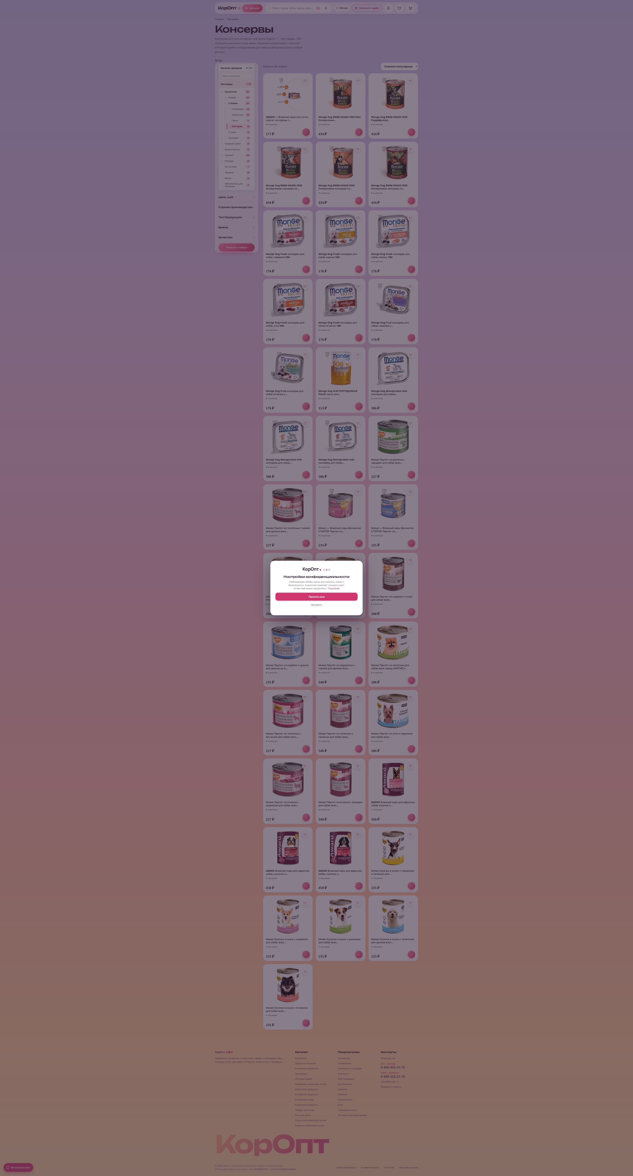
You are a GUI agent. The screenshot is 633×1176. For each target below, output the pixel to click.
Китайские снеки (304, 1099)
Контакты (343, 1073)
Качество (225, 237)
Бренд (223, 227)
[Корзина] (410, 8)
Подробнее (334, 588)
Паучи (235, 120)
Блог (340, 1104)
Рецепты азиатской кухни (309, 1125)
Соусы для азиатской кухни (310, 1120)
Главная (219, 19)
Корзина (342, 1089)
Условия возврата (370, 1167)
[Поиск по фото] (318, 8)
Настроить (316, 604)
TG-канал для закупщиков (352, 1115)
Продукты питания (305, 1063)
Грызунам (233, 137)
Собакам (233, 103)
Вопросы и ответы (391, 1086)
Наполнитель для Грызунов (233, 185)
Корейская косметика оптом (311, 1084)
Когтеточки (231, 166)
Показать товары (236, 247)
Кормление (231, 91)
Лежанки (229, 172)
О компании (344, 1063)
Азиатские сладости (306, 1104)
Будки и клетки (232, 149)
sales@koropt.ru (390, 1081)
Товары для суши (304, 1110)
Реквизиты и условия (350, 1068)
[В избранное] (305, 81)
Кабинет (342, 1094)
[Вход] (388, 8)
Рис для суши (302, 1115)
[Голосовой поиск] (326, 8)
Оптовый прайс (303, 1078)
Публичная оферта (346, 1167)
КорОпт (227, 8)
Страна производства (235, 207)
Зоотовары (227, 84)
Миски (228, 178)
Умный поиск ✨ (347, 1099)
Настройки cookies (408, 1167)
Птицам (232, 132)
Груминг (229, 155)
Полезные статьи (347, 1110)
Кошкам (232, 97)
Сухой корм (238, 108)
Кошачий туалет (233, 143)
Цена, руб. (226, 197)
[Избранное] (399, 8)
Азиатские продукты (306, 1089)
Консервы (237, 126)
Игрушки (229, 160)
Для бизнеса (345, 1084)
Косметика (301, 1058)
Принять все (317, 596)
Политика (389, 1167)
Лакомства (237, 114)
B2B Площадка (346, 1078)
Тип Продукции (230, 217)
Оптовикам (344, 1058)
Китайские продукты (306, 1068)
